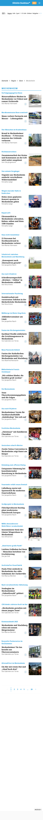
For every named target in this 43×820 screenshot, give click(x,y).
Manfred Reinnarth (11, 360)
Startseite (5, 81)
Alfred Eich (8, 537)
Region (13, 81)
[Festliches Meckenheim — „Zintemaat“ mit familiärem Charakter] (35, 433)
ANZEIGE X (38, 810)
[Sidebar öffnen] (4, 13)
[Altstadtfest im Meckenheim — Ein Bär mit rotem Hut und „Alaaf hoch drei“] (35, 668)
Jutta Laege (9, 182)
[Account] (39, 3)
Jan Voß (7, 556)
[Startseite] (21, 3)
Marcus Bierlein (10, 576)
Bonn (21, 81)
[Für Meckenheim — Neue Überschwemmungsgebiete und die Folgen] (35, 395)
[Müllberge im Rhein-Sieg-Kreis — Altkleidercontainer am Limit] (35, 318)
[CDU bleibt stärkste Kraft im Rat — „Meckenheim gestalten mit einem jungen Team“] (35, 609)
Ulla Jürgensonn (10, 162)
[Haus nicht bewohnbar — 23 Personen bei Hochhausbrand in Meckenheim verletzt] (35, 241)
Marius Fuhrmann (11, 103)
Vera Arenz (9, 284)
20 (31, 689)
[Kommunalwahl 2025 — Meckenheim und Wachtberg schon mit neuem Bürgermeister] (35, 628)
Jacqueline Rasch (10, 265)
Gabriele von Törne (11, 341)
